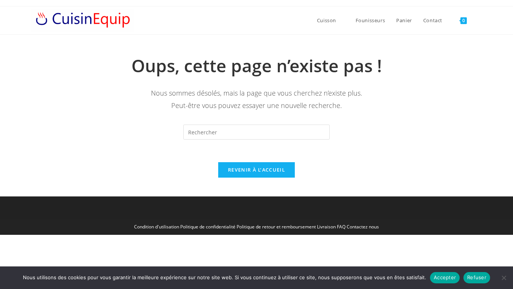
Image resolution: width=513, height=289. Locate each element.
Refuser (476, 277)
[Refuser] (503, 277)
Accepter (445, 277)
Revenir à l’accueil (256, 169)
